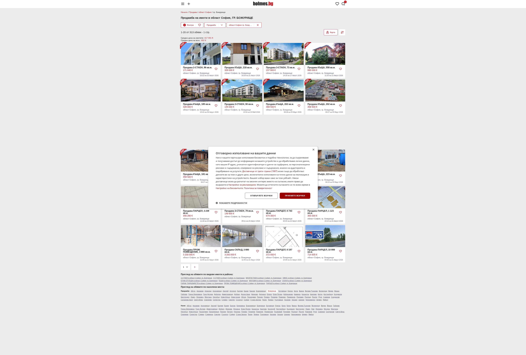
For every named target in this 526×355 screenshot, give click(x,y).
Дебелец (217, 294)
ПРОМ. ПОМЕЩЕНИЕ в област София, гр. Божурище (244, 283)
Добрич (237, 294)
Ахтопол (233, 291)
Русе (320, 297)
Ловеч (193, 297)
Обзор (243, 297)
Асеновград (217, 291)
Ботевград (282, 291)
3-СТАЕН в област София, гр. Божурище (229, 278)
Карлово (313, 294)
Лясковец (200, 297)
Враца (336, 291)
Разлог (314, 297)
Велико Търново (311, 291)
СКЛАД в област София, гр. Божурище (297, 281)
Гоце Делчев (208, 294)
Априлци (208, 291)
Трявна (270, 300)
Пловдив (274, 297)
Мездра (327, 309)
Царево (301, 300)
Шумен (319, 300)
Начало (184, 12)
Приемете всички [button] (295, 195)
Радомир (300, 297)
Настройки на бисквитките (229, 188)
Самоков (326, 297)
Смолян (232, 300)
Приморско (291, 297)
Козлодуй (271, 309)
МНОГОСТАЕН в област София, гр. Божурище (263, 278)
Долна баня (245, 294)
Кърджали (338, 294)
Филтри (189, 25)
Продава (193, 12)
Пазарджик (251, 297)
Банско (252, 291)
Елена (269, 294)
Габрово (184, 294)
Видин (330, 291)
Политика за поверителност (258, 188)
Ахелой (225, 291)
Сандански (335, 297)
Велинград (323, 291)
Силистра (217, 300)
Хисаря (294, 300)
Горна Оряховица (195, 294)
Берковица (241, 306)
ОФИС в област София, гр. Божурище (297, 278)
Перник (260, 297)
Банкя (246, 291)
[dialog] (263, 178)
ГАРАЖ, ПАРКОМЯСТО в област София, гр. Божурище (202, 283)
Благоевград (261, 291)
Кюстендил (185, 297)
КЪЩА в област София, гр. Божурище (233, 281)
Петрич (230, 312)
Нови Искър (225, 297)
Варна (301, 291)
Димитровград (227, 294)
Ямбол (325, 300)
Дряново (254, 294)
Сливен (225, 300)
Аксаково (200, 291)
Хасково (287, 300)
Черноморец (310, 300)
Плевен (267, 297)
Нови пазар (235, 297)
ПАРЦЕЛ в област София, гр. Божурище (281, 283)
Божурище (261, 306)
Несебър (216, 297)
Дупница (262, 294)
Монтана (208, 297)
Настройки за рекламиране (242, 184)
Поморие (282, 297)
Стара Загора (255, 300)
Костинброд (328, 294)
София (246, 300)
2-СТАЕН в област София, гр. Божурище (196, 278)
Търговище (279, 300)
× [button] (313, 150)
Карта (332, 32)
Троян (264, 300)
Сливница (209, 314)
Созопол (239, 300)
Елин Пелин (277, 294)
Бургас (290, 291)
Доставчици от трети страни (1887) (259, 171)
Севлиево (208, 300)
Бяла (296, 291)
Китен (320, 294)
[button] (231, 202)
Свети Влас (198, 300)
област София (205, 12)
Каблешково (288, 294)
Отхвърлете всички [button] (261, 195)
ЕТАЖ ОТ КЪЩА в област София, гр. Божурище (199, 281)
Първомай (278, 312)
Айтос (193, 291)
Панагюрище (214, 312)
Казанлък (305, 294)
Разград (308, 297)
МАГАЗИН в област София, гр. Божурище (265, 281)
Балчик (240, 291)
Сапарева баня (187, 300)
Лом (312, 309)
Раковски (308, 312)
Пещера (237, 312)
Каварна (297, 294)
